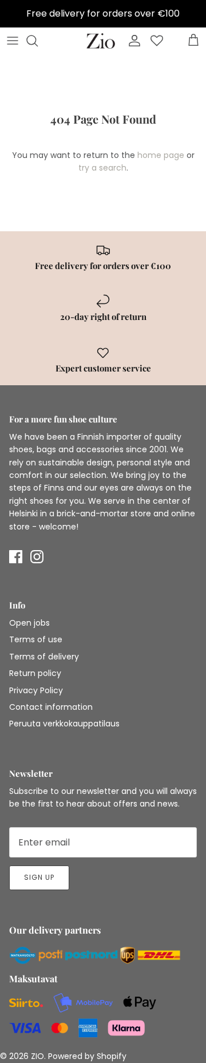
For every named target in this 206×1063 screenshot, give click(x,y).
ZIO (37, 1056)
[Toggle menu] (12, 40)
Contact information (51, 707)
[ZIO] (100, 41)
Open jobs (29, 623)
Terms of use (35, 639)
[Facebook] (15, 556)
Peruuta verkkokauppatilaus (64, 723)
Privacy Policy (36, 690)
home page (160, 155)
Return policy (35, 673)
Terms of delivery (44, 656)
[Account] (131, 40)
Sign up (39, 877)
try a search (102, 167)
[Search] (37, 40)
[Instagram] (36, 556)
